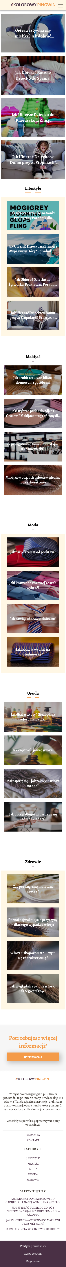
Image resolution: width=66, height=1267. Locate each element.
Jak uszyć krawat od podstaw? (33, 552)
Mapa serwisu (33, 1254)
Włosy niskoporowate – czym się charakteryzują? (33, 955)
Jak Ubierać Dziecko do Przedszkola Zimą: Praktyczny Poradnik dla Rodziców (33, 117)
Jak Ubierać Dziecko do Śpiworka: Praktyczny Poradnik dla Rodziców (32, 282)
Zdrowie (33, 862)
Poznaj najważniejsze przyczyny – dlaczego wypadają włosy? (32, 922)
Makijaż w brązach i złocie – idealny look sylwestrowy (33, 480)
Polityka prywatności (33, 1246)
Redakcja (33, 1135)
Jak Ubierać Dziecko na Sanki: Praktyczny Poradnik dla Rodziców (33, 215)
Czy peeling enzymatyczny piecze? (33, 889)
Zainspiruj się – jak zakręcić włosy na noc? (33, 783)
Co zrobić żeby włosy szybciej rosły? (33, 1229)
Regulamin (33, 1261)
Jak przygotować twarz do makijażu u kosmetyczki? (33, 447)
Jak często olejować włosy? (33, 750)
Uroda (33, 693)
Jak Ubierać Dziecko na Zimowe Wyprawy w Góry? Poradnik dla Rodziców (33, 249)
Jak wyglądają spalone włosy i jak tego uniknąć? (33, 989)
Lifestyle (33, 188)
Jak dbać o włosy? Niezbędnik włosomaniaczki (33, 717)
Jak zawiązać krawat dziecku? (33, 618)
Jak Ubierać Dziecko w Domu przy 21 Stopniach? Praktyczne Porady (33, 159)
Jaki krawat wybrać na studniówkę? (33, 652)
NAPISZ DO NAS (33, 1057)
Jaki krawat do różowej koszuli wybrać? (32, 585)
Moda (33, 525)
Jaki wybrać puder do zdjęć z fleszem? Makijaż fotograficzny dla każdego (33, 413)
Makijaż (33, 357)
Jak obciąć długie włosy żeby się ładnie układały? (33, 817)
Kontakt (33, 1140)
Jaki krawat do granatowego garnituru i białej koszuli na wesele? (33, 1200)
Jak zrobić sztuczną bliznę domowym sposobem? (32, 380)
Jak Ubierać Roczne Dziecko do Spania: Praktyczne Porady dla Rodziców (33, 75)
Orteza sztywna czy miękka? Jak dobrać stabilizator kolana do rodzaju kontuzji (33, 33)
